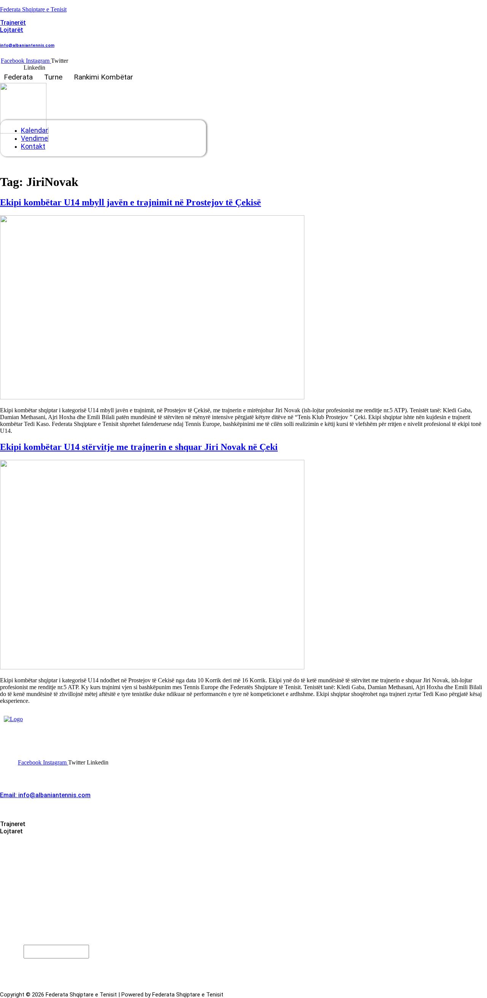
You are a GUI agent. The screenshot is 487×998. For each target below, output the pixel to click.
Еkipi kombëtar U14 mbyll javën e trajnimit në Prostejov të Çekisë (130, 202)
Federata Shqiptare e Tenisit (33, 9)
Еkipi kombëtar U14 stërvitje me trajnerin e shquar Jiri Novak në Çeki (139, 447)
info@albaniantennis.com (27, 45)
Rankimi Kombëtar (103, 77)
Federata (18, 77)
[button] (20, 77)
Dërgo (22, 965)
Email (14, 951)
